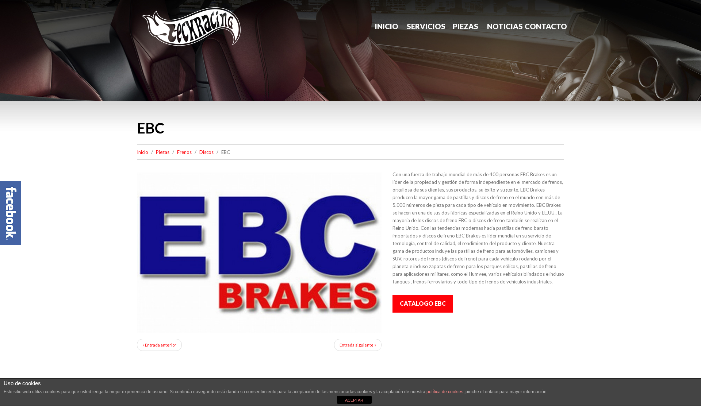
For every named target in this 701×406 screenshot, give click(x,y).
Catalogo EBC (423, 303)
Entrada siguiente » (358, 345)
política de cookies (444, 391)
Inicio (386, 26)
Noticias (505, 26)
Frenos (184, 152)
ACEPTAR (354, 400)
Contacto (544, 26)
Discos (206, 152)
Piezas (465, 26)
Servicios (426, 26)
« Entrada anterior (159, 345)
